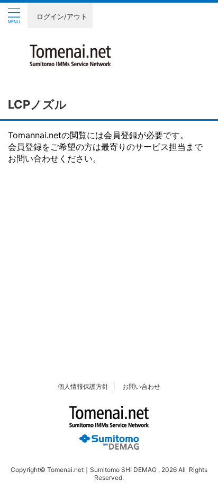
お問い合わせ (141, 386)
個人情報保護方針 (83, 386)
